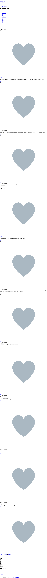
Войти (4, 1)
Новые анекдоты (4, 13)
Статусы (3, 4)
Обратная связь (18, 577)
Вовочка (3, 14)
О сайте (10, 577)
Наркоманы (3, 19)
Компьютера (3, 20)
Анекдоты (3, 2)
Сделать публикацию (4, 6)
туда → (15, 554)
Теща (2, 15)
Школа (2, 18)
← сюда (1, 554)
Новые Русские (4, 17)
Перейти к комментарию (4, 570)
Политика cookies (14, 577)
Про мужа (3, 16)
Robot (1, 77)
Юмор (2, 22)
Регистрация (1, 1)
